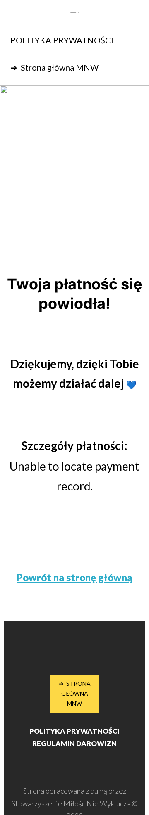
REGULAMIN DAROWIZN (74, 743)
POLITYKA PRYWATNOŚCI (61, 40)
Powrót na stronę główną (74, 577)
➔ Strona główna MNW (54, 67)
